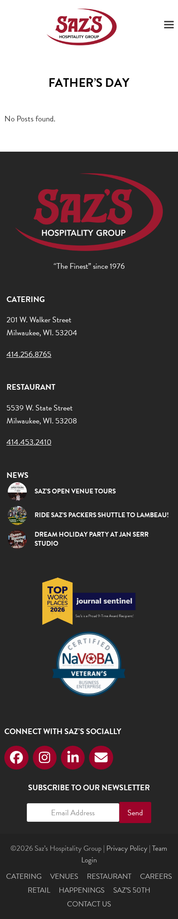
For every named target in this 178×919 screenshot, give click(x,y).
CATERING (23, 876)
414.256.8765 (28, 354)
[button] (169, 25)
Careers (156, 876)
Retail (39, 890)
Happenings (82, 890)
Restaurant (109, 876)
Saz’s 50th (131, 890)
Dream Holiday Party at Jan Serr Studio (92, 539)
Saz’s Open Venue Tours (75, 491)
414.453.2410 (28, 442)
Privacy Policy (126, 848)
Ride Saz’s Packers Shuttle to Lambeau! (102, 515)
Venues (64, 876)
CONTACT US (89, 904)
